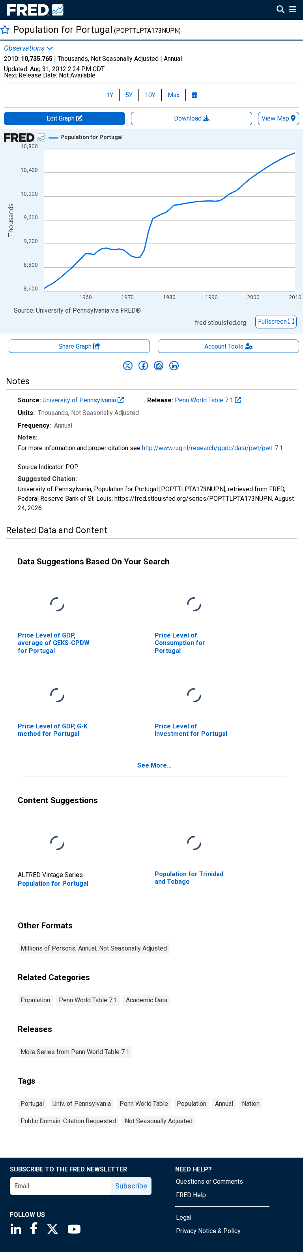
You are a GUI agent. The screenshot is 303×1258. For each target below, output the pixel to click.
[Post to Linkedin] (174, 365)
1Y (109, 95)
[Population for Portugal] (57, 843)
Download (188, 118)
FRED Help (191, 1195)
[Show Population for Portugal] (91, 137)
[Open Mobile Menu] (292, 10)
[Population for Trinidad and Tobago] (194, 843)
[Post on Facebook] (143, 365)
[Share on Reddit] (158, 365)
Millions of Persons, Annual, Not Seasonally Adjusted (94, 948)
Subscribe (131, 1186)
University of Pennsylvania (80, 400)
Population (35, 1000)
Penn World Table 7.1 (205, 400)
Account (223, 346)
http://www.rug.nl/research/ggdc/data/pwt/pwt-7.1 (212, 448)
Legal (183, 1217)
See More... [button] (154, 765)
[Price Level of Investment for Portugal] (194, 696)
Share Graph (75, 346)
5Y (129, 95)
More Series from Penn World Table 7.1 (75, 1052)
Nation (251, 1103)
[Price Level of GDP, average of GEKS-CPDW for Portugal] (57, 605)
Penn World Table (144, 1103)
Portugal (32, 1103)
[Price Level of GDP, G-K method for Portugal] (57, 696)
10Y (150, 95)
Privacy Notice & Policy (208, 1231)
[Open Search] (280, 10)
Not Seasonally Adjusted (159, 1121)
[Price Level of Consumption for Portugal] (194, 605)
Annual (224, 1103)
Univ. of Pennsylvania (81, 1103)
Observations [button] (25, 48)
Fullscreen (273, 321)
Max (174, 95)
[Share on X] (128, 365)
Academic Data (146, 1000)
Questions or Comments (209, 1181)
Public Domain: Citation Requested (68, 1121)
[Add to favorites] (5, 29)
